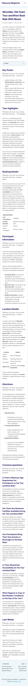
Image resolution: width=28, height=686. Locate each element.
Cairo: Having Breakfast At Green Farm (22, 667)
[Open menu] (24, 3)
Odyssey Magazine (8, 22)
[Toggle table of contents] (23, 63)
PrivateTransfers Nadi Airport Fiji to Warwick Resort (7, 667)
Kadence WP (17, 681)
